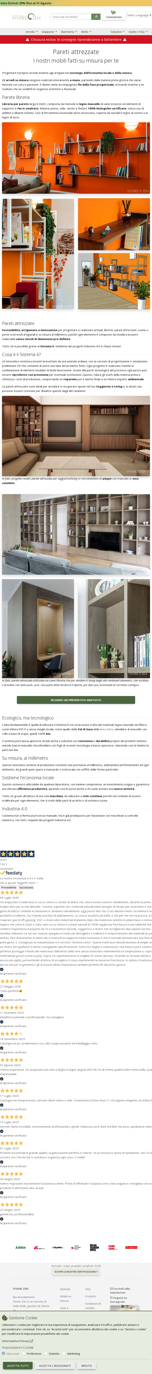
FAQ (87, 1289)
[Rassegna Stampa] (20, 1247)
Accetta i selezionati (55, 1365)
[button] (96, 17)
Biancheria (68, 31)
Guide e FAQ (137, 31)
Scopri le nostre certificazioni (75, 1271)
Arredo (30, 31)
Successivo (26, 887)
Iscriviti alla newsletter (120, 1290)
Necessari (12, 1353)
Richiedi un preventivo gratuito (76, 700)
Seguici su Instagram (118, 1299)
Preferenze (34, 1353)
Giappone (48, 31)
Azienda (65, 1289)
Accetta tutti (18, 1365)
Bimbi (85, 31)
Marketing (73, 1353)
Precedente (8, 887)
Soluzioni (116, 31)
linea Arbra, (107, 729)
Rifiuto (86, 1365)
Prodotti (90, 1296)
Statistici (54, 1353)
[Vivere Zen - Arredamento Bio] (26, 16)
